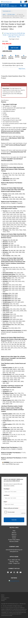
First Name (7, 488)
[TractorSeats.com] (6, 2)
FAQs (14, 530)
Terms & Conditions (5, 597)
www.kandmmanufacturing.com (14, 549)
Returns (14, 532)
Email (5, 501)
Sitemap (3, 600)
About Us (14, 534)
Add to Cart (14, 47)
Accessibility (3, 599)
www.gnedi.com (14, 551)
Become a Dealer (14, 541)
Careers (14, 536)
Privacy (2, 596)
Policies (2, 594)
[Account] (21, 1)
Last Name (7, 495)
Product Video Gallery (14, 539)
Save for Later (7, 51)
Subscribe (14, 519)
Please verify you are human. (11, 508)
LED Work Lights (11, 14)
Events (14, 538)
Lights (4, 14)
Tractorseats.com (7, 11)
